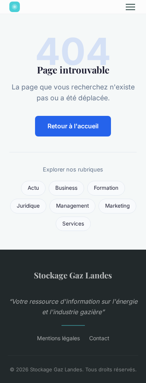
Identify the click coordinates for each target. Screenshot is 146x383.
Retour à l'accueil (73, 126)
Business (66, 188)
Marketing (117, 206)
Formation (106, 188)
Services (73, 223)
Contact (99, 338)
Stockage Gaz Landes (73, 274)
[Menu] (130, 7)
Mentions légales (58, 338)
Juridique (28, 206)
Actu (33, 188)
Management (72, 206)
